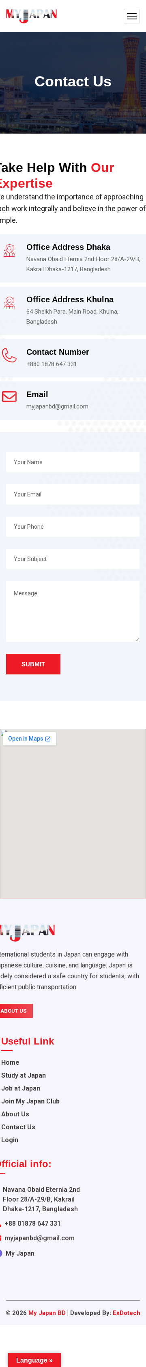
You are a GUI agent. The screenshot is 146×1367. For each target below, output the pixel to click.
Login (9, 1140)
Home (10, 1062)
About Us (15, 1114)
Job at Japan (20, 1088)
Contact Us (18, 1127)
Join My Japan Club (30, 1101)
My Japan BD (47, 1313)
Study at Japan (23, 1075)
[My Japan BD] (31, 16)
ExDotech (126, 1313)
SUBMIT (33, 664)
